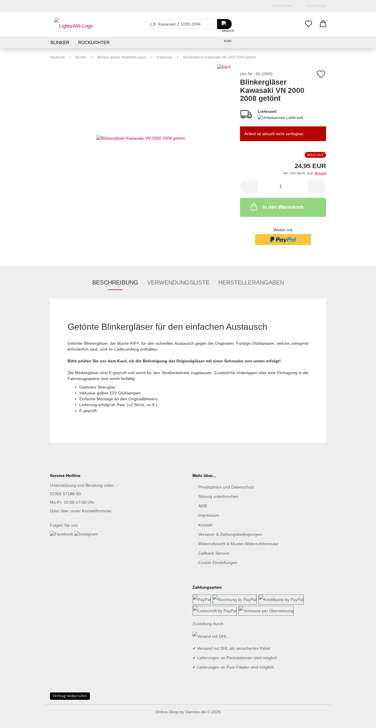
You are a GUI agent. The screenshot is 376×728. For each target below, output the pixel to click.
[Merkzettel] (308, 24)
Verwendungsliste (178, 282)
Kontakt (205, 525)
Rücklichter (94, 42)
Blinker (60, 42)
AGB (202, 505)
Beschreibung (115, 282)
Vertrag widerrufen (70, 696)
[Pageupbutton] (360, 719)
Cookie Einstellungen (217, 562)
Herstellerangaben (251, 282)
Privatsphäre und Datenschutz (226, 487)
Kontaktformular (96, 510)
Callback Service (213, 553)
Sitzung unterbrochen (218, 496)
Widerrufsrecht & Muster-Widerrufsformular (238, 543)
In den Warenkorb (282, 207)
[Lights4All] (73, 24)
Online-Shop (167, 711)
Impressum (208, 515)
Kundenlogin (315, 6)
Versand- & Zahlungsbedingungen (230, 534)
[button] (323, 24)
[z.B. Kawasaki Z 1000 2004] (224, 24)
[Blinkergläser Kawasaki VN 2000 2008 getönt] (140, 137)
